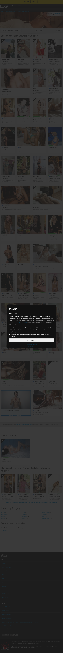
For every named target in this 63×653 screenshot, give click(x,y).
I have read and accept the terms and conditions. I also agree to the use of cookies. (30, 335)
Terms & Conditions (22, 322)
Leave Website (31, 346)
